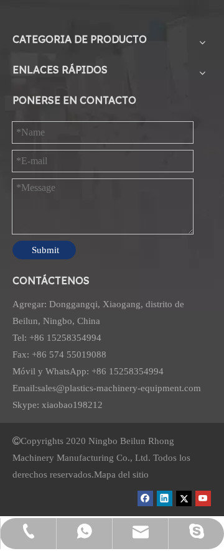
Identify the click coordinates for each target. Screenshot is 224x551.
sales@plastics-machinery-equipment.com (119, 388)
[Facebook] (145, 498)
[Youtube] (203, 498)
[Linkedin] (164, 498)
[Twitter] (184, 498)
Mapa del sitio (121, 474)
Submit (45, 250)
